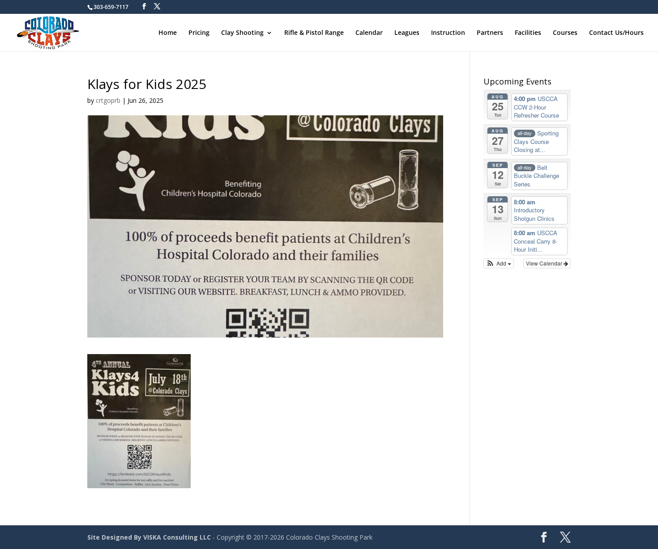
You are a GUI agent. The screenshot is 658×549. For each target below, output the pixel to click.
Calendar (369, 33)
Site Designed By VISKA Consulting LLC (149, 537)
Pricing (198, 33)
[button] (499, 263)
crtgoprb (108, 100)
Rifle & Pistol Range (314, 33)
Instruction (448, 33)
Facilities (528, 33)
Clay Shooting (242, 33)
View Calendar (545, 263)
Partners (490, 33)
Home (167, 33)
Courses (565, 33)
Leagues (406, 33)
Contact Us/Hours (616, 33)
